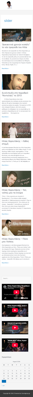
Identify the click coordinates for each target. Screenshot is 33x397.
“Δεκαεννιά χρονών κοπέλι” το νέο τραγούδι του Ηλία (16, 46)
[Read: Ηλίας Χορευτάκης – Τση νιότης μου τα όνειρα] (16, 178)
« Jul (3, 385)
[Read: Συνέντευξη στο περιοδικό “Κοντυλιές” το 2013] (16, 82)
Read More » (5, 68)
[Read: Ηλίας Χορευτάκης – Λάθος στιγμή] (16, 130)
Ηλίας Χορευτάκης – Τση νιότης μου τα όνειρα (14, 191)
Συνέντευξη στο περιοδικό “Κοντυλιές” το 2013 (15, 94)
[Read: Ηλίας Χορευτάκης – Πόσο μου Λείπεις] (16, 227)
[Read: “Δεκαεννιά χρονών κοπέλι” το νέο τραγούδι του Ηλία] (16, 35)
